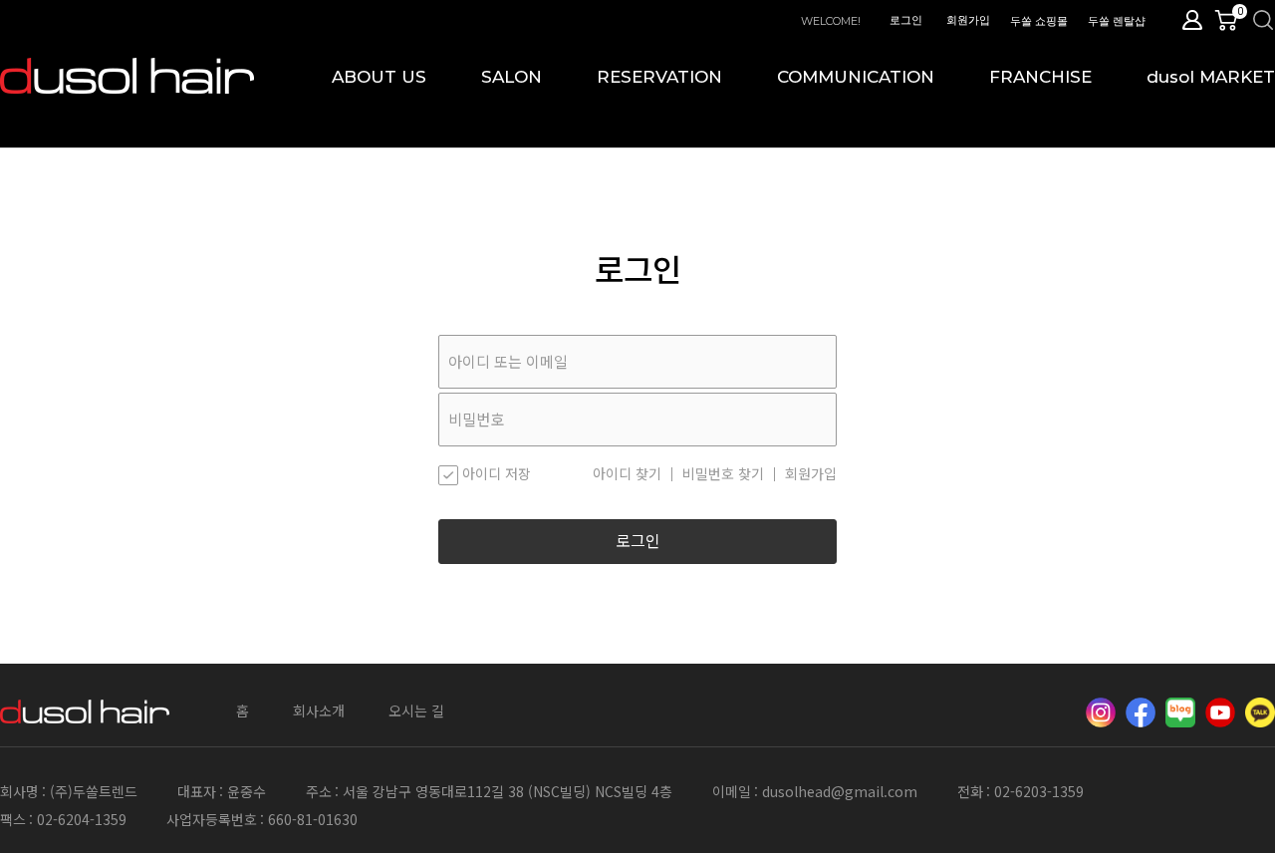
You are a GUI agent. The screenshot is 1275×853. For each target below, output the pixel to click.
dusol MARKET (1211, 77)
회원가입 (968, 20)
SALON (511, 77)
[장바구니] (1230, 19)
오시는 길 (416, 710)
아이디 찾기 (627, 474)
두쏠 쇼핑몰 (1039, 21)
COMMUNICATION (855, 77)
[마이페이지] (1192, 19)
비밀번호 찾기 (723, 474)
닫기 (1251, 22)
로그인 (906, 20)
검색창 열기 (1263, 19)
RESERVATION (659, 77)
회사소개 (319, 710)
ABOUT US (379, 77)
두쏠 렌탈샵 (1117, 21)
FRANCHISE (1040, 77)
